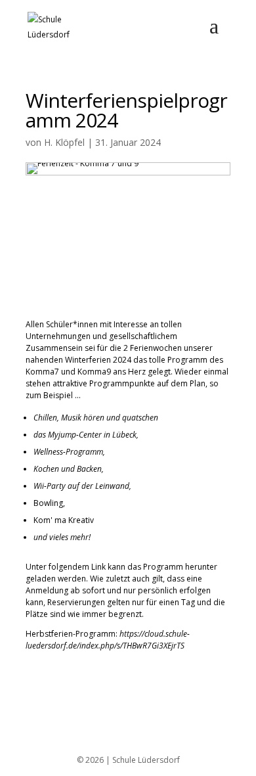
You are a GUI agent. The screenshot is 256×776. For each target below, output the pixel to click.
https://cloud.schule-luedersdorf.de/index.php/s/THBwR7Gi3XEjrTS (108, 639)
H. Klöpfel (64, 142)
